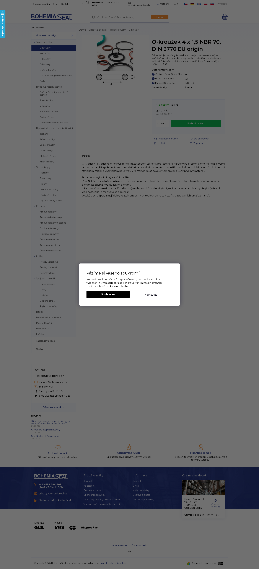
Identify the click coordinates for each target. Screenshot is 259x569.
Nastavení (151, 295)
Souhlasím (108, 294)
